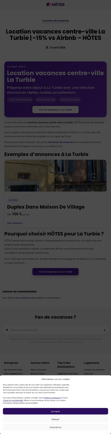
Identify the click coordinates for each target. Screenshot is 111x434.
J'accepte (55, 411)
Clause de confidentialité (13, 400)
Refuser (56, 419)
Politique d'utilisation (52, 398)
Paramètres (56, 427)
